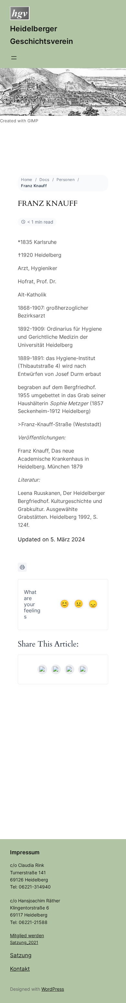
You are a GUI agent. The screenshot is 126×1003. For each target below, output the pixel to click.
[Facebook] (42, 669)
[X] (56, 669)
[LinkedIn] (69, 669)
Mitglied (19, 935)
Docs (44, 179)
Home (26, 179)
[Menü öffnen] (14, 58)
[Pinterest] (83, 669)
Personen (66, 179)
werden (36, 935)
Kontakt (20, 969)
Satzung (20, 955)
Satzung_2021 (24, 942)
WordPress (52, 989)
